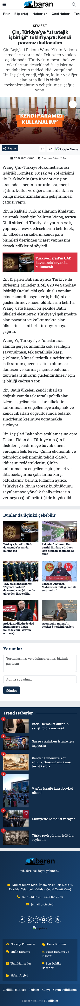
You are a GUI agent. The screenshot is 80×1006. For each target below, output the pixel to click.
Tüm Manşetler (20, 963)
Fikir (6, 14)
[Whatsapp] (51, 919)
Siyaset (40, 25)
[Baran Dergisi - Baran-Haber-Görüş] (38, 4)
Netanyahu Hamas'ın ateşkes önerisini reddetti (58, 625)
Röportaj (21, 14)
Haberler (40, 14)
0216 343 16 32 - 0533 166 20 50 (42, 897)
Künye (46, 990)
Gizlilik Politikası (14, 990)
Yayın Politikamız (65, 990)
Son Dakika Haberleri (52, 965)
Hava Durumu (56, 944)
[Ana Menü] (4, 4)
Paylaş (12, 148)
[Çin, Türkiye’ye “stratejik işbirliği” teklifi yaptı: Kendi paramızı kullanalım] (40, 120)
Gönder (11, 690)
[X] (29, 919)
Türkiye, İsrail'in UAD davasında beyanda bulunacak (17, 547)
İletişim (34, 990)
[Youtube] (43, 919)
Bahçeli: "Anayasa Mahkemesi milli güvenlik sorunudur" (59, 587)
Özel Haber (60, 14)
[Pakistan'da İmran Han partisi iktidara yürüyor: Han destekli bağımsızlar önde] (59, 531)
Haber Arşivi (19, 975)
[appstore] (40, 929)
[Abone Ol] (67, 149)
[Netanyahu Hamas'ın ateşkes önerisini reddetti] (59, 610)
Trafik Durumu (20, 951)
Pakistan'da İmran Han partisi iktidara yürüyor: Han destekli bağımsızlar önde (58, 549)
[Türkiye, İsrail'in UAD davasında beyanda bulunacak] (20, 531)
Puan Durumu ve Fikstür (55, 954)
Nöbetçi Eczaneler (23, 944)
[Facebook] (22, 919)
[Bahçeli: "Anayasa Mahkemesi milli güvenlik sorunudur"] (59, 570)
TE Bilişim (51, 1001)
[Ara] (73, 4)
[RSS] (58, 919)
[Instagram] (36, 919)
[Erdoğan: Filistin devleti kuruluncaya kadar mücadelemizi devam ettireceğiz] (20, 610)
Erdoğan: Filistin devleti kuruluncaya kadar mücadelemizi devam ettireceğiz (18, 628)
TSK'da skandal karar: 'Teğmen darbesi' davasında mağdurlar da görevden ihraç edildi (19, 588)
